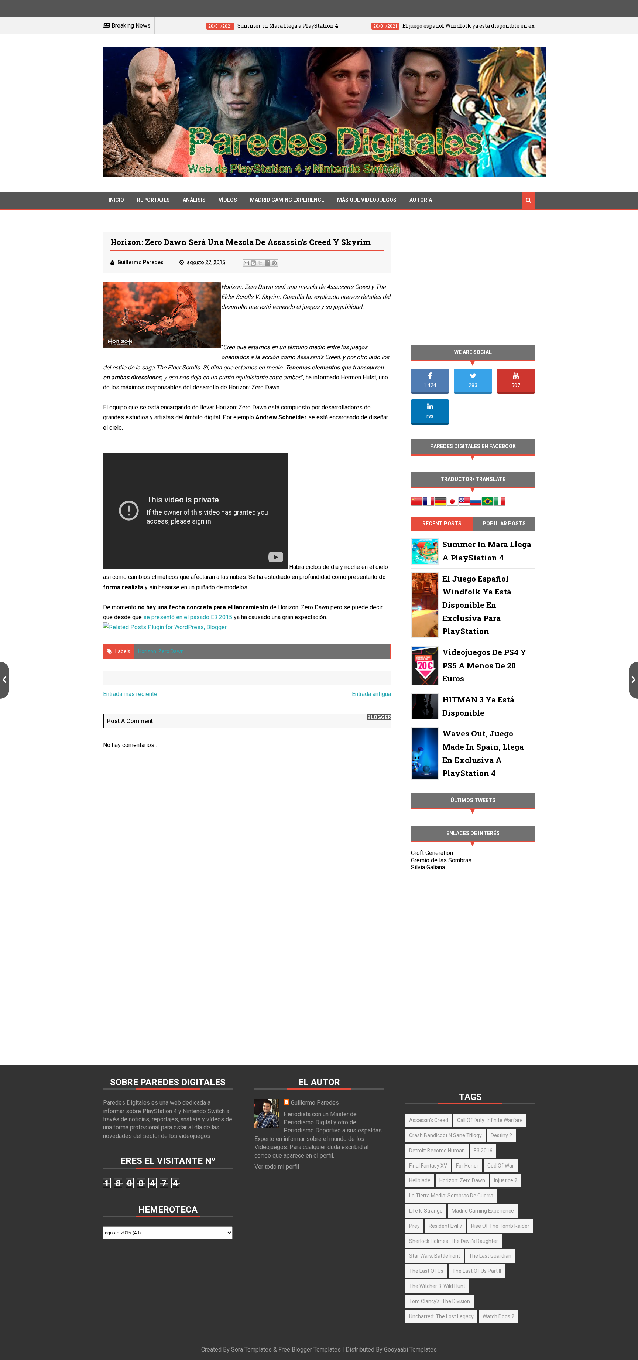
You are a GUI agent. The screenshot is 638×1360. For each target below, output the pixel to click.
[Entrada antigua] (633, 680)
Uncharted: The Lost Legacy (441, 1316)
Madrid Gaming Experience (287, 200)
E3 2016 (483, 1150)
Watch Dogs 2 (498, 1316)
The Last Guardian (490, 1256)
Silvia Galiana (428, 867)
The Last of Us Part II (476, 1271)
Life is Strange (426, 1211)
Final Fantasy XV (428, 1166)
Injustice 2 (505, 1180)
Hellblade (420, 1180)
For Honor (467, 1166)
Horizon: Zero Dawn (161, 651)
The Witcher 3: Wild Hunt (437, 1286)
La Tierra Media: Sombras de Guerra (451, 1196)
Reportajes (153, 200)
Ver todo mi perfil (276, 1166)
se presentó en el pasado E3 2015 (187, 617)
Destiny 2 (501, 1135)
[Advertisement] (247, 975)
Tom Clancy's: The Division (439, 1301)
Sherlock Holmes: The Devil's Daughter (453, 1241)
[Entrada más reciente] (4, 680)
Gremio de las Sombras (441, 860)
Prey (414, 1226)
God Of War (500, 1166)
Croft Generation (432, 852)
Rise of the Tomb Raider (500, 1226)
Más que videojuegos (367, 200)
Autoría (420, 200)
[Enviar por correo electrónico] (246, 263)
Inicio (116, 200)
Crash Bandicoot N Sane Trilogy (445, 1135)
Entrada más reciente (130, 694)
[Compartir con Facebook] (267, 263)
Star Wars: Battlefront (434, 1256)
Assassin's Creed (428, 1120)
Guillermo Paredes (315, 1102)
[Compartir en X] (260, 263)
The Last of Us (426, 1271)
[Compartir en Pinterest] (274, 263)
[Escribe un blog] (253, 263)
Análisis (194, 200)
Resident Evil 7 (445, 1226)
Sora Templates (251, 1349)
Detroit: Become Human (437, 1150)
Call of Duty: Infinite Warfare (490, 1120)
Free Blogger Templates (309, 1349)
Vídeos (228, 200)
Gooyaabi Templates (410, 1349)
